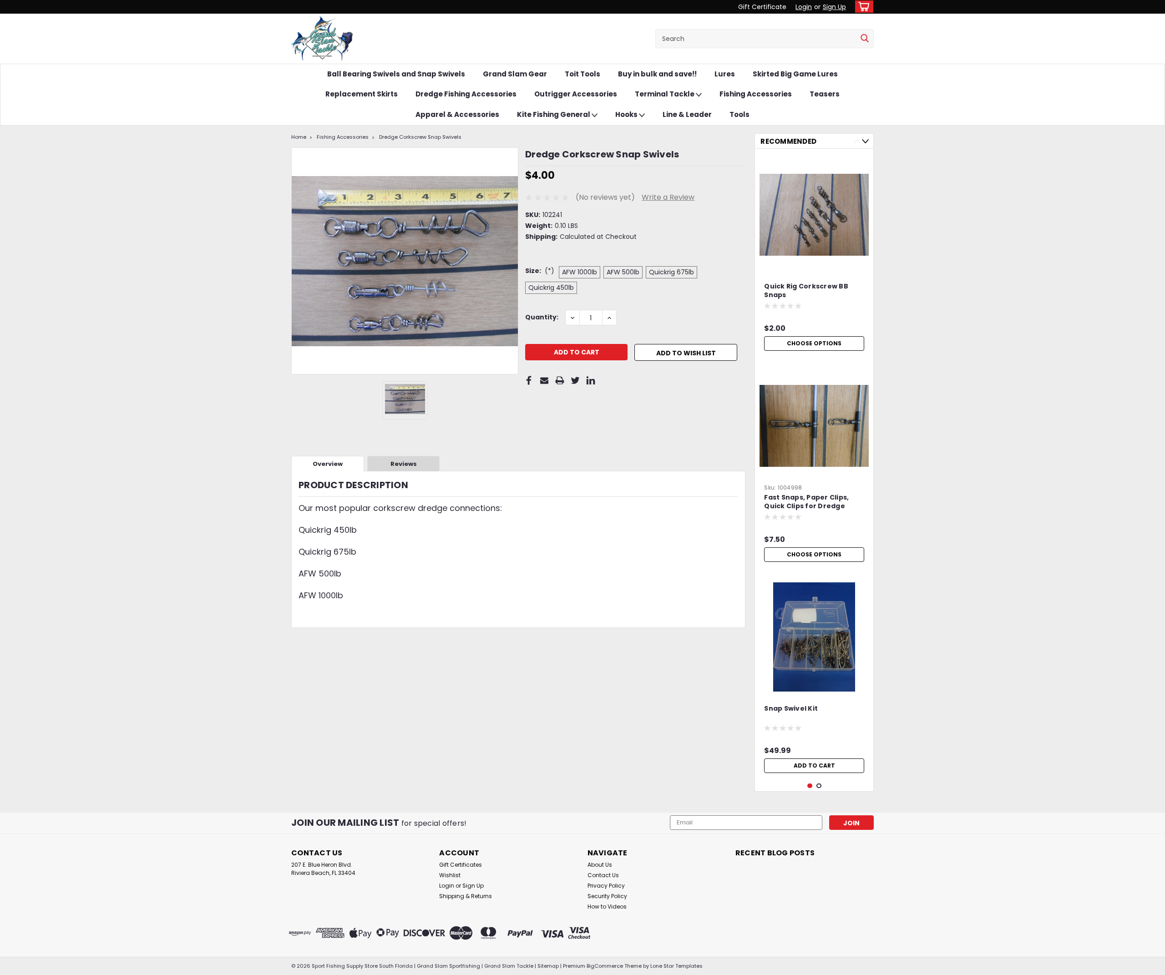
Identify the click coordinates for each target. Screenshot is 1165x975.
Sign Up (834, 6)
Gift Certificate (762, 6)
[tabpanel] (814, 255)
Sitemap (548, 966)
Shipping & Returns (465, 896)
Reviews (403, 464)
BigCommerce (605, 966)
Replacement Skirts (361, 94)
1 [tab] (809, 785)
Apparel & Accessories (457, 114)
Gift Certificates (460, 865)
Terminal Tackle (665, 94)
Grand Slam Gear (515, 74)
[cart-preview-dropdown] (862, 6)
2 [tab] (818, 785)
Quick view (814, 262)
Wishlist (450, 875)
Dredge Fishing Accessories (466, 94)
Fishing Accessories (755, 94)
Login (803, 6)
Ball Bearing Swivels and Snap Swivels (396, 74)
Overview (328, 464)
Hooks (627, 114)
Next (865, 141)
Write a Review (668, 197)
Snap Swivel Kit (791, 708)
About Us (600, 865)
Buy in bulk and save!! (657, 74)
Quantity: (541, 317)
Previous (857, 141)
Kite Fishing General (554, 114)
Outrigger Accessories (575, 94)
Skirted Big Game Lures (795, 74)
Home (298, 137)
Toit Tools (582, 74)
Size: (539, 270)
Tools (739, 114)
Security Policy (607, 896)
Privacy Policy (606, 885)
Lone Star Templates (676, 966)
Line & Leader (687, 114)
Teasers (825, 94)
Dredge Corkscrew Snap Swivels (420, 137)
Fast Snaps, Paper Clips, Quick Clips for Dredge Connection (806, 502)
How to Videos (607, 906)
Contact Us (603, 875)
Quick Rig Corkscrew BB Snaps (806, 290)
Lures (724, 74)
